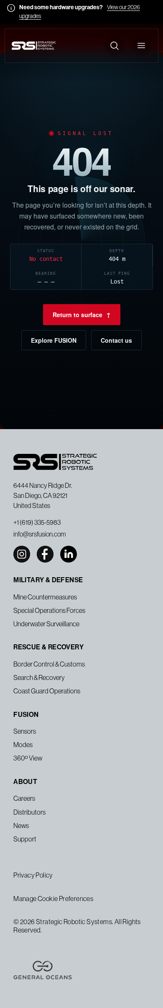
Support (24, 839)
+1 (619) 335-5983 (37, 522)
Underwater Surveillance (46, 624)
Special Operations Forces (49, 610)
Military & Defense (48, 580)
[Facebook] (45, 554)
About (25, 782)
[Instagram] (21, 554)
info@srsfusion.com (39, 534)
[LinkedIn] (68, 554)
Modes (23, 744)
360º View (27, 758)
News (21, 825)
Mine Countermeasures (45, 597)
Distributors (29, 812)
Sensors (24, 731)
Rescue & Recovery (48, 647)
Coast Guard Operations (46, 691)
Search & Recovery (39, 677)
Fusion (25, 715)
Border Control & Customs (49, 664)
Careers (24, 798)
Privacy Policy (33, 875)
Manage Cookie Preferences (53, 898)
